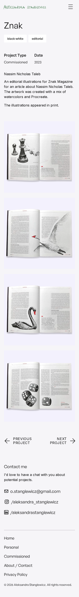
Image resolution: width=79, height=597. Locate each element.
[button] (71, 7)
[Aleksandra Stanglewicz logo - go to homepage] (24, 6)
